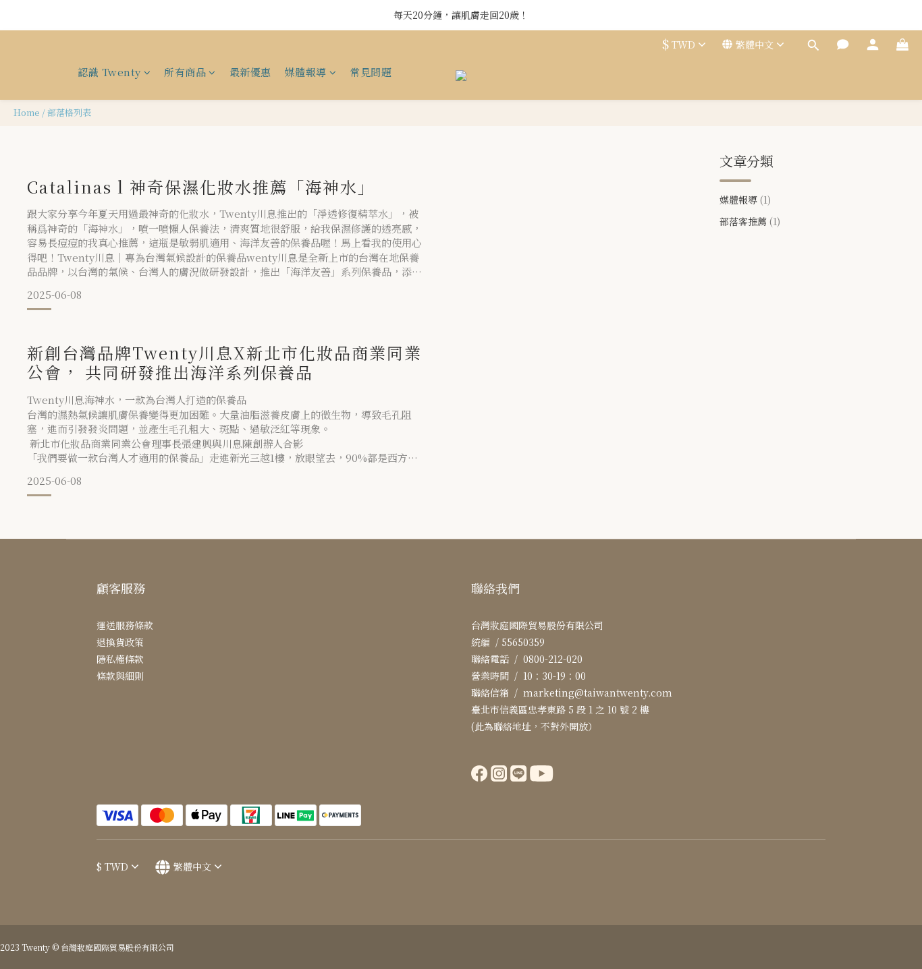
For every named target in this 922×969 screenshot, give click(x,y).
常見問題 (370, 72)
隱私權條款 (120, 659)
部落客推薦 (750, 221)
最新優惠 (250, 72)
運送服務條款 (125, 625)
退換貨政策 (120, 642)
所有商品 (185, 72)
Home (26, 112)
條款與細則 (120, 675)
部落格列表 (69, 112)
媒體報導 (306, 72)
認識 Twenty (109, 72)
